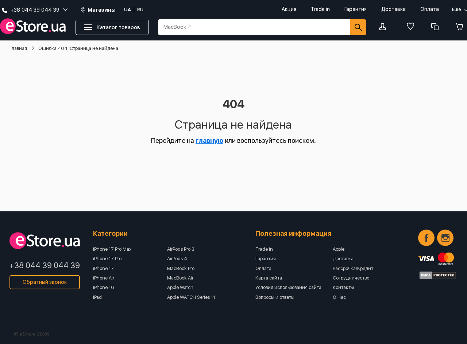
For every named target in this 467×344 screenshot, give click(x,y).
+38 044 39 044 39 (44, 265)
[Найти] (358, 27)
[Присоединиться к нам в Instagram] (445, 238)
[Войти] (384, 27)
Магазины (102, 10)
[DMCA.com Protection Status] (438, 275)
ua (127, 9)
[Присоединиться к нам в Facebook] (426, 238)
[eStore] (33, 26)
